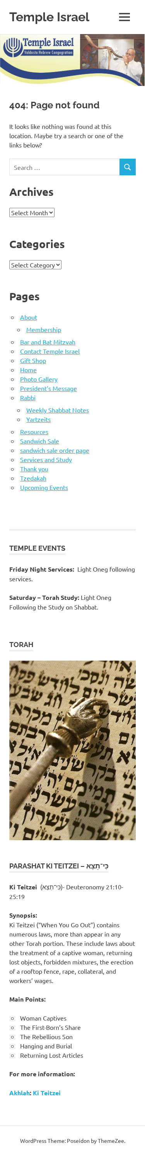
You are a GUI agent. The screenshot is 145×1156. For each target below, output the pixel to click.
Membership (43, 329)
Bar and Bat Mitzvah (47, 342)
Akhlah (19, 1093)
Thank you (34, 469)
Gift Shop (33, 360)
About (28, 317)
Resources (34, 431)
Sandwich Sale (39, 441)
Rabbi (28, 397)
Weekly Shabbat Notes (57, 410)
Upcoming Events (44, 487)
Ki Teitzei (47, 1093)
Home (28, 369)
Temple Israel (49, 17)
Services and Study (46, 459)
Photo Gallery (39, 379)
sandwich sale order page (54, 450)
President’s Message (48, 388)
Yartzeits (38, 419)
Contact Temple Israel (50, 351)
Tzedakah (33, 478)
